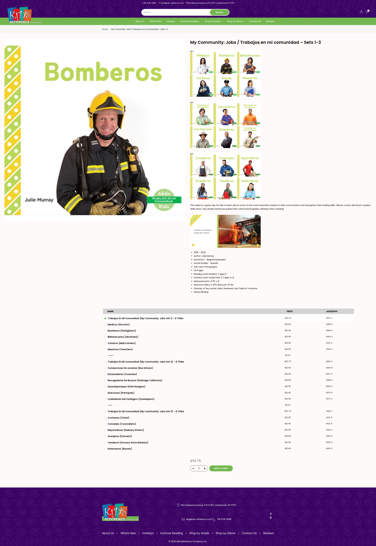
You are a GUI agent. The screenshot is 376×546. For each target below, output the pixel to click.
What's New (156, 21)
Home (105, 29)
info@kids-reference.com (172, 3)
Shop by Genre (234, 21)
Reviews (270, 21)
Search (219, 12)
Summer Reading (189, 21)
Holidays (171, 21)
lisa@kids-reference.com (199, 519)
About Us (140, 21)
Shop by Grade (212, 21)
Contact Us (255, 21)
